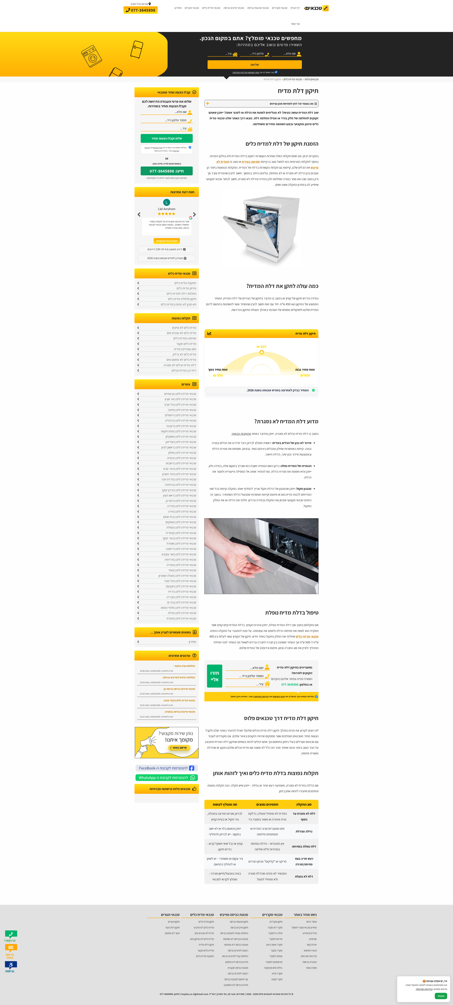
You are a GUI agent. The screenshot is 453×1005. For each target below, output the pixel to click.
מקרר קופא (276, 979)
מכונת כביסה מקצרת (238, 967)
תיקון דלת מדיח (206, 944)
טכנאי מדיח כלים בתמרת (181, 618)
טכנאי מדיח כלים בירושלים (180, 415)
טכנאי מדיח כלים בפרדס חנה (179, 479)
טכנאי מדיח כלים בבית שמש (179, 517)
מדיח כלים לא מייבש (184, 328)
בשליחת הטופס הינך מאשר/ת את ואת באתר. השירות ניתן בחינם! (166, 149)
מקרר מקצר (276, 950)
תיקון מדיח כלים (206, 921)
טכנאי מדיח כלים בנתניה (181, 458)
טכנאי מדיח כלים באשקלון (181, 436)
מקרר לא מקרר (275, 927)
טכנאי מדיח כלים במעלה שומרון (177, 576)
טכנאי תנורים (192, 8)
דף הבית (295, 8)
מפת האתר (311, 967)
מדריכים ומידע (310, 933)
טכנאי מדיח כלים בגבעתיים (180, 394)
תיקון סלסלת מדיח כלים (182, 299)
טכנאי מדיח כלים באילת (182, 613)
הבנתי (441, 996)
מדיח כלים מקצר (186, 344)
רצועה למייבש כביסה (238, 950)
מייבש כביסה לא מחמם (236, 962)
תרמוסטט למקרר (273, 962)
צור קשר (295, 24)
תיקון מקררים (276, 921)
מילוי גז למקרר (275, 933)
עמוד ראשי (311, 921)
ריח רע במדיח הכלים (184, 370)
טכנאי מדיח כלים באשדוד (181, 543)
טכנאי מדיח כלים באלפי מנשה (178, 608)
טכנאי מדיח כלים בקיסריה (181, 533)
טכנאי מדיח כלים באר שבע (180, 399)
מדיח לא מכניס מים (204, 933)
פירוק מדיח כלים (186, 288)
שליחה (255, 65)
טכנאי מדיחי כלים (307, 636)
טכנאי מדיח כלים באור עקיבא (179, 554)
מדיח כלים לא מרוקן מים (202, 939)
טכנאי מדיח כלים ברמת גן (181, 501)
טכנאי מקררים (279, 8)
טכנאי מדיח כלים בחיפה (182, 410)
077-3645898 (289, 684)
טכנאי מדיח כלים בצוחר (182, 570)
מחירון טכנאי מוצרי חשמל (304, 927)
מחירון (178, 8)
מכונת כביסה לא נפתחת (236, 944)
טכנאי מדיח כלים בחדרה (181, 506)
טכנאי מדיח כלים (211, 8)
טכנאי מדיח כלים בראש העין (179, 495)
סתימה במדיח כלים (184, 338)
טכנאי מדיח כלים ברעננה (181, 426)
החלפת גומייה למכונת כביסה (234, 933)
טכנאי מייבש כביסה (233, 8)
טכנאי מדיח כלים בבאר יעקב (179, 538)
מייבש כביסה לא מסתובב (235, 985)
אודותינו (313, 939)
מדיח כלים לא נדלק (184, 354)
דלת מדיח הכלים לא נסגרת (180, 365)
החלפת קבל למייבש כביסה (235, 956)
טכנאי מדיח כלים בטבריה (181, 597)
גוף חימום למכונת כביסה (236, 979)
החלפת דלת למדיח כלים (181, 293)
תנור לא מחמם (172, 933)
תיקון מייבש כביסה (239, 927)
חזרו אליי (214, 676)
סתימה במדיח (251, 162)
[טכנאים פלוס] (316, 8)
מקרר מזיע (277, 973)
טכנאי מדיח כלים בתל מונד (180, 581)
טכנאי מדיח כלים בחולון (182, 453)
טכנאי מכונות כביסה (258, 8)
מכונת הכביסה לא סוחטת (235, 939)
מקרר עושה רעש (274, 944)
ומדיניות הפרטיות (240, 72)
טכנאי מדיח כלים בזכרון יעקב (179, 490)
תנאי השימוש (253, 72)
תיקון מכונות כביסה (239, 921)
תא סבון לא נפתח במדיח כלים (178, 304)
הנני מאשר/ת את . (253, 72)
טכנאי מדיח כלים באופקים (180, 522)
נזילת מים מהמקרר (273, 967)
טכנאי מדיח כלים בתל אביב (180, 404)
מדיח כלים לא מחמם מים (181, 360)
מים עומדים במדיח (185, 349)
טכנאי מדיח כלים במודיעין (181, 442)
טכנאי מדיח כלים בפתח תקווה (178, 431)
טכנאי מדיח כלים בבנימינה (180, 485)
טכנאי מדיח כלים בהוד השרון (179, 474)
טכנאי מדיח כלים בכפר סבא (179, 469)
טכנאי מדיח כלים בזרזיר (182, 591)
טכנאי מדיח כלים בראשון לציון (178, 447)
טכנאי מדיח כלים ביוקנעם (181, 586)
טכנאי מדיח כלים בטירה (182, 511)
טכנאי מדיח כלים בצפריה (181, 565)
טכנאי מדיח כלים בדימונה (181, 549)
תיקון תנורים (174, 921)
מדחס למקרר (275, 939)
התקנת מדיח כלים (185, 283)
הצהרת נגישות (310, 962)
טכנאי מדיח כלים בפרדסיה (180, 559)
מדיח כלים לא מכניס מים (181, 333)
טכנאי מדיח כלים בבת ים (181, 602)
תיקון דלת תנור (172, 927)
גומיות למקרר (275, 956)
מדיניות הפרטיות (261, 696)
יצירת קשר (311, 944)
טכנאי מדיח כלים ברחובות (181, 463)
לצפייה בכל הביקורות (166, 241)
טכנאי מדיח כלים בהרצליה (180, 420)
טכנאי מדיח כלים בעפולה (181, 527)
